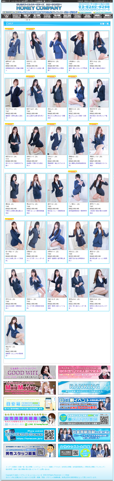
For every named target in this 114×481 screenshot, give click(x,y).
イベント (45, 467)
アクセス (57, 467)
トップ (8, 467)
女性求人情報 (66, 467)
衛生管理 (9, 469)
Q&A (15, 469)
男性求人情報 (90, 467)
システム (37, 467)
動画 (51, 467)
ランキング (100, 467)
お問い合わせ (45, 469)
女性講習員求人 (78, 467)
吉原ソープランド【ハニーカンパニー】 (29, 475)
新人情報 (29, 467)
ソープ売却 (65, 475)
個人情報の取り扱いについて (28, 469)
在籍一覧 (21, 467)
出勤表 (14, 467)
